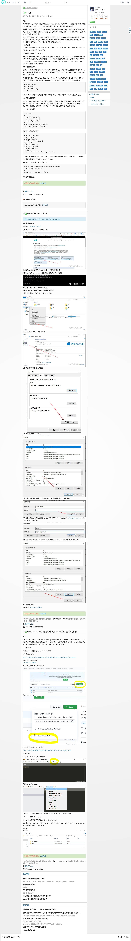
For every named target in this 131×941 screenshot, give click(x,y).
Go (32, 191)
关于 (30, 2)
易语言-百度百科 (28, 893)
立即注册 (45, 205)
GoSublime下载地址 (29, 662)
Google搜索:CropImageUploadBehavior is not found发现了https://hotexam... (49, 881)
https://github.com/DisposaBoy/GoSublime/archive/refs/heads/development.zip (49, 657)
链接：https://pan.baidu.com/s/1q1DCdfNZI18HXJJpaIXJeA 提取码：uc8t (47, 750)
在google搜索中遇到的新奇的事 (33, 878)
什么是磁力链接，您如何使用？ (33, 921)
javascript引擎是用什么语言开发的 (35, 899)
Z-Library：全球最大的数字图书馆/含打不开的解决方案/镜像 (42, 924)
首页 (8, 2)
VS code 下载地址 (36, 607)
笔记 (19, 2)
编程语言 (27, 191)
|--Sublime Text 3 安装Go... (97, 104)
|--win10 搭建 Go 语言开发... (97, 100)
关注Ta (93, 21)
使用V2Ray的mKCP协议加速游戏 (34, 927)
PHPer (26, 16)
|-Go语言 (91, 97)
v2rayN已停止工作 (29, 930)
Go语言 (25, 887)
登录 (127, 2)
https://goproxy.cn (74, 518)
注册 (122, 2)
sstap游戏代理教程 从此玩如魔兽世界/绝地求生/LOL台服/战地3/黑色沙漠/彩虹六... (49, 916)
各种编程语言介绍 (31, 8)
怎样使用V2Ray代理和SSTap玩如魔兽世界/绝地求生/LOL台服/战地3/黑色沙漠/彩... (51, 913)
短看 (13, 2)
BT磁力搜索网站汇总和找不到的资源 (35, 918)
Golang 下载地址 (35, 226)
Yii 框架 (126, 937)
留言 (25, 2)
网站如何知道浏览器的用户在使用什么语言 (37, 896)
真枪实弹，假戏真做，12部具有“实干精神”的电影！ (40, 910)
